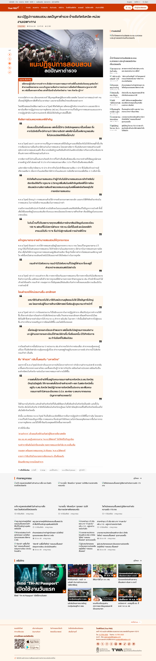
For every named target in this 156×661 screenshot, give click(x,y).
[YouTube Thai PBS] (120, 644)
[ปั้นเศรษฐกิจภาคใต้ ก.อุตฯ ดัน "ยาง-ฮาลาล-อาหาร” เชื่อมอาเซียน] (115, 111)
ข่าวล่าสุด (42, 470)
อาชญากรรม (21, 26)
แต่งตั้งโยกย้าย (54, 470)
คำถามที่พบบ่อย (19, 632)
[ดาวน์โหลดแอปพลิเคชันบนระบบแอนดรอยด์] (33, 647)
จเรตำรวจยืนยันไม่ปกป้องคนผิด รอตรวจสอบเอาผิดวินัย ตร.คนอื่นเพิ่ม (46, 445)
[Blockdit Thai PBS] (129, 644)
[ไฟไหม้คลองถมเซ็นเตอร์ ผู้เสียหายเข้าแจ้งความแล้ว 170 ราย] (122, 493)
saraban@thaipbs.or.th (123, 639)
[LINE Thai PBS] (115, 644)
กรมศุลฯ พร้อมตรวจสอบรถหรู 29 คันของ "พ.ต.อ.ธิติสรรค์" (42, 450)
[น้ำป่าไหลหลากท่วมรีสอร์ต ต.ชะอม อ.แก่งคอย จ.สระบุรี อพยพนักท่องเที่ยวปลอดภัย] (129, 45)
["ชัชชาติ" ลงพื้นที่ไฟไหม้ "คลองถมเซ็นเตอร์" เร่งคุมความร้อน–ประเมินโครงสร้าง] (22, 547)
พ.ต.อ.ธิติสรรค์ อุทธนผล (68, 470)
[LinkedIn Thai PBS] (133, 644)
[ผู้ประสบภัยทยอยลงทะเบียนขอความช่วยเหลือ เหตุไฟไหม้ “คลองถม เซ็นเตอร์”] (87, 547)
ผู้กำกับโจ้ (81, 470)
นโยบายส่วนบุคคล (37, 628)
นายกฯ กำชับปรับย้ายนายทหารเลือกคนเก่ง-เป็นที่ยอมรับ (41, 456)
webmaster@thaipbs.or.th (112, 637)
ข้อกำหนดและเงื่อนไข (56, 628)
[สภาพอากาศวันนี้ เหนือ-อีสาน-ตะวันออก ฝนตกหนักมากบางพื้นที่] (115, 70)
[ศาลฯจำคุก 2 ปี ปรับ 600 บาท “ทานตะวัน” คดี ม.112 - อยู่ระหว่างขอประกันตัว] (87, 525)
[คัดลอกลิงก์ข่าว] (9, 72)
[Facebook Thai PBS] (98, 644)
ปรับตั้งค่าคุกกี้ (72, 632)
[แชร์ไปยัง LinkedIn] (9, 68)
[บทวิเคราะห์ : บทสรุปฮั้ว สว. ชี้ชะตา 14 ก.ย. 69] (130, 594)
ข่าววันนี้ (34, 470)
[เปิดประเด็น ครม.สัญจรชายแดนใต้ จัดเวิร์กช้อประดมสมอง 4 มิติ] (115, 94)
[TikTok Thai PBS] (124, 644)
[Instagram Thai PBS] (107, 644)
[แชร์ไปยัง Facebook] (9, 54)
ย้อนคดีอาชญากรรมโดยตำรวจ (30, 462)
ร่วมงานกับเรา (36, 632)
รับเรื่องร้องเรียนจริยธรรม (75, 628)
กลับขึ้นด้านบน (134, 622)
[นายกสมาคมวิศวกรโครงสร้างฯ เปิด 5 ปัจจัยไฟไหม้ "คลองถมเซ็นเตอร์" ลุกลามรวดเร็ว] (115, 119)
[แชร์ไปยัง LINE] (9, 63)
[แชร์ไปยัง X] (9, 59)
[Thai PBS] (14, 7)
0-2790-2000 (103, 635)
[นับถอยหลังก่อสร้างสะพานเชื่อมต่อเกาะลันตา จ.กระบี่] (130, 570)
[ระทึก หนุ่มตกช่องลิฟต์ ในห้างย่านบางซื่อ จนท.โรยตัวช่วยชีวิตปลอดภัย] (34, 493)
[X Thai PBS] (102, 644)
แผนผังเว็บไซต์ (18, 628)
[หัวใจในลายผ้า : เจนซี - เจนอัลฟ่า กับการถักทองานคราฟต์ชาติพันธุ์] (79, 570)
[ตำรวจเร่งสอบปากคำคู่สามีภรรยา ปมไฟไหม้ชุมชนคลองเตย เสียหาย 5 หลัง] (115, 87)
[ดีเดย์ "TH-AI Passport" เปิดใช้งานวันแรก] (40, 578)
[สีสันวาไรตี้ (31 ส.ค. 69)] (104, 570)
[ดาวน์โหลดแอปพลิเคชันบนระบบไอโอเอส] (33, 641)
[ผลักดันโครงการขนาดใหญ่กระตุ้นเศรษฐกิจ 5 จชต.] (79, 594)
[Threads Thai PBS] (111, 644)
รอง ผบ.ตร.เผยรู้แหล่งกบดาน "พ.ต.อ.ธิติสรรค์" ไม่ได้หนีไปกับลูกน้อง (46, 439)
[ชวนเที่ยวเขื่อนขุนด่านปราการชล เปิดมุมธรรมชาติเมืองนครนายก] (104, 594)
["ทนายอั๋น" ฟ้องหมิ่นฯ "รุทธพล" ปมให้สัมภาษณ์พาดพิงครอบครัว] (78, 493)
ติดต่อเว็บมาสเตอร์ (55, 632)
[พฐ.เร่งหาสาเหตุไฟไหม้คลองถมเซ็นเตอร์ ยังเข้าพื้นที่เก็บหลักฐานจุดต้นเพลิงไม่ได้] (22, 525)
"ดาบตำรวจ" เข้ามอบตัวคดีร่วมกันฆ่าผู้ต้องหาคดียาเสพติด (42, 433)
